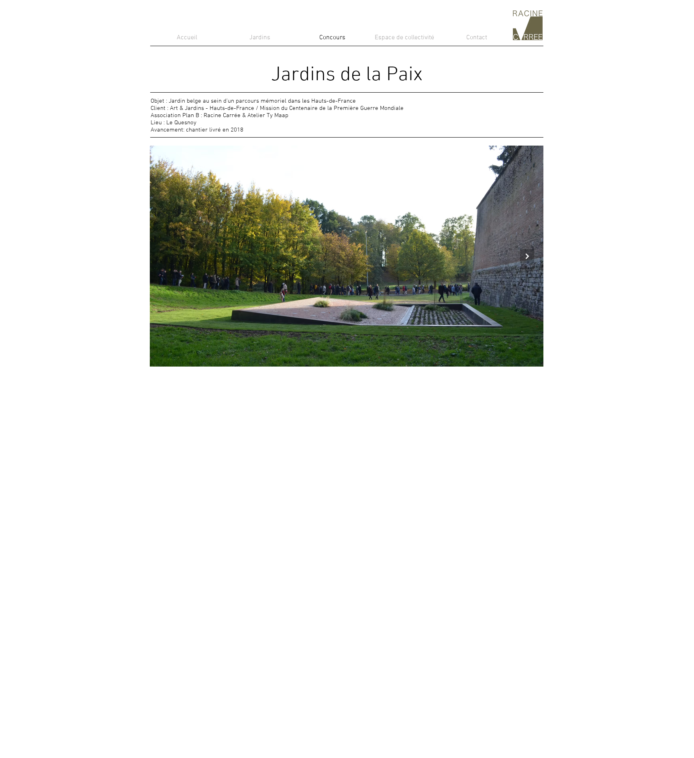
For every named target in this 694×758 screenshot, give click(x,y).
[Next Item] (527, 256)
